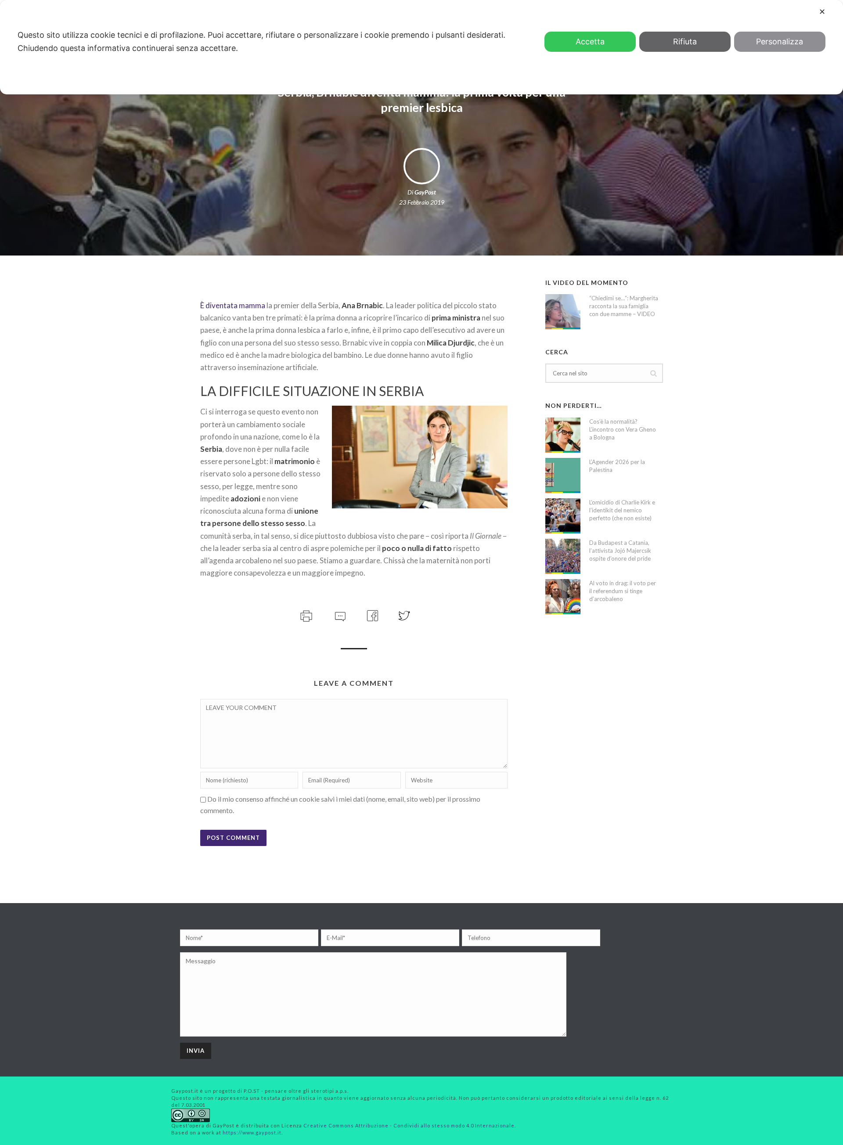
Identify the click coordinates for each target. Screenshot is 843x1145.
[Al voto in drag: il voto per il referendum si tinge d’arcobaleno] (562, 596)
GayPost (425, 192)
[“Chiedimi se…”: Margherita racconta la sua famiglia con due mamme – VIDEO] (562, 311)
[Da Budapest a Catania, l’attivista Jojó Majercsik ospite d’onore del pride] (562, 556)
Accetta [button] (590, 41)
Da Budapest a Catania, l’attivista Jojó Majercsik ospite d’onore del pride (620, 550)
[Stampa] (305, 615)
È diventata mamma (232, 305)
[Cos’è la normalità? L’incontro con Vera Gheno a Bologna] (562, 435)
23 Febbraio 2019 (421, 202)
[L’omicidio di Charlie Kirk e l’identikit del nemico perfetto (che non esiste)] (562, 515)
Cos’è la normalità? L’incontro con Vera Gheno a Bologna (622, 429)
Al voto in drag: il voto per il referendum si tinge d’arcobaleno (622, 591)
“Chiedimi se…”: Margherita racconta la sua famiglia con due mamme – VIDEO (623, 306)
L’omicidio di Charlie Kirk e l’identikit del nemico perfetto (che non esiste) (622, 510)
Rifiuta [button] (685, 41)
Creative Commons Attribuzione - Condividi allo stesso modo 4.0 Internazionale (409, 1125)
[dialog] (421, 47)
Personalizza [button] (779, 41)
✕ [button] (822, 11)
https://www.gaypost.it (252, 1132)
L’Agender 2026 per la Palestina (617, 465)
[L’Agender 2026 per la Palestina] (562, 475)
